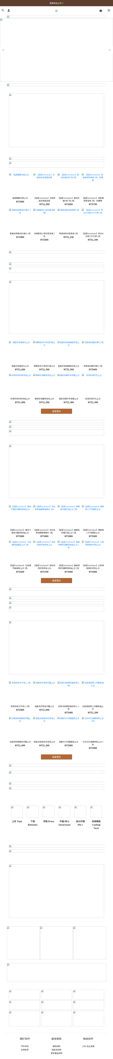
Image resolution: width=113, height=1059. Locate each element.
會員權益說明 (56, 1053)
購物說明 (56, 1046)
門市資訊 (25, 1046)
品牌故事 (25, 1049)
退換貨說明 (56, 1049)
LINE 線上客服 (88, 1046)
